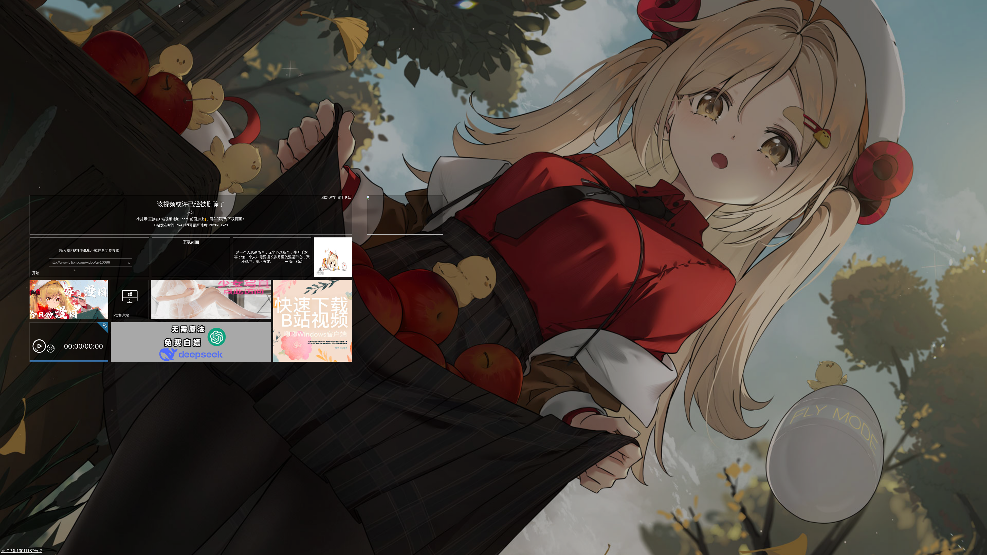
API (104, 325)
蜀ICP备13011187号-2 (21, 551)
